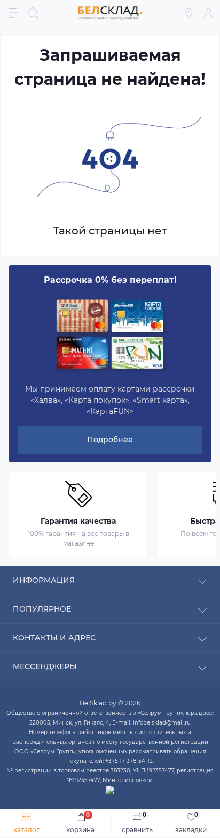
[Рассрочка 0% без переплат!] (110, 335)
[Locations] (189, 12)
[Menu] (14, 12)
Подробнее (110, 439)
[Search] (33, 12)
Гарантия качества (78, 521)
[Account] (208, 12)
